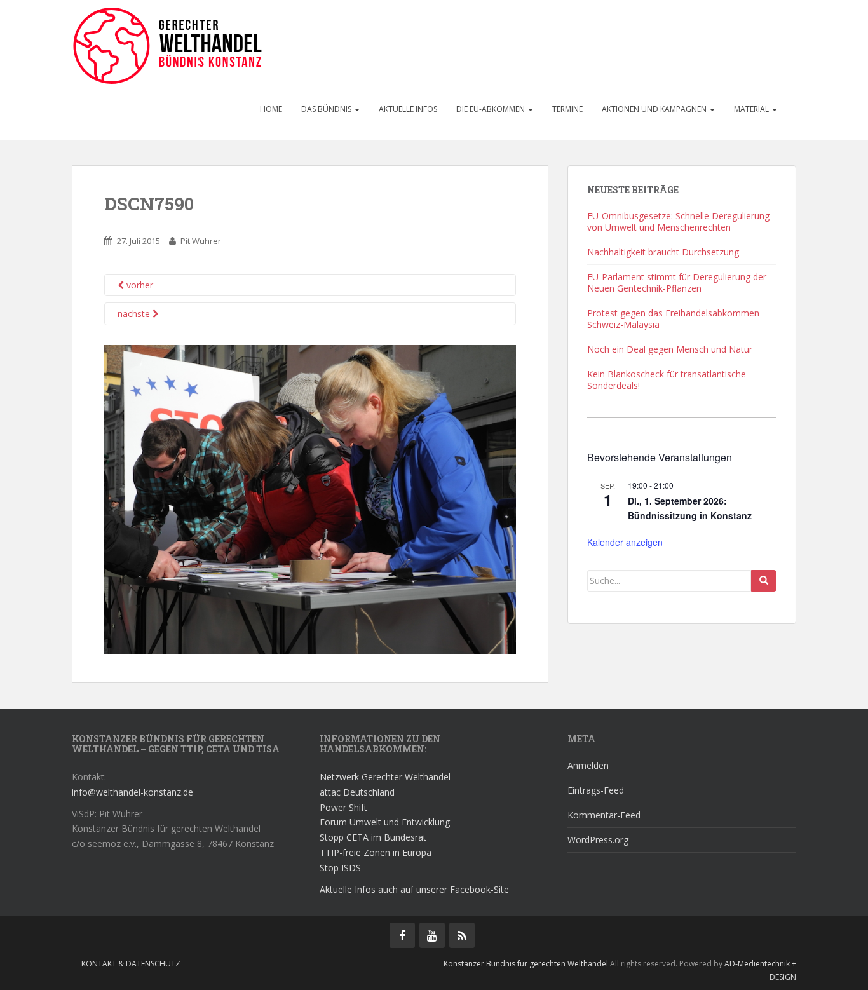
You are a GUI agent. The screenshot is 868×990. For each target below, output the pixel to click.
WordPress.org (597, 840)
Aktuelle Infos (408, 109)
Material (752, 109)
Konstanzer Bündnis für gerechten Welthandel (527, 963)
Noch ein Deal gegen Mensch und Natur (669, 349)
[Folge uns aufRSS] (462, 935)
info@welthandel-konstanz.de (132, 792)
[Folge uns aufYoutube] (432, 935)
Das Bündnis (327, 109)
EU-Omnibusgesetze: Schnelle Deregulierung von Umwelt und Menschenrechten (678, 221)
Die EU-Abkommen (491, 109)
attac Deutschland (357, 792)
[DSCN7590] (310, 498)
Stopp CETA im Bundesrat (373, 837)
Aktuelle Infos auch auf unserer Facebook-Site (414, 889)
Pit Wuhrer (200, 241)
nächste (135, 314)
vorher (138, 285)
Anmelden (588, 765)
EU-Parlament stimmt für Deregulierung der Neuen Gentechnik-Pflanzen (676, 282)
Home (271, 109)
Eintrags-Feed (595, 790)
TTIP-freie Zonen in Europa (375, 852)
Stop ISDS (340, 868)
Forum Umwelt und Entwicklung (385, 822)
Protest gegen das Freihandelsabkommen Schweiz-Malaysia (673, 318)
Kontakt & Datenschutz (130, 963)
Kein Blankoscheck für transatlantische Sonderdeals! (666, 379)
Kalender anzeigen (625, 542)
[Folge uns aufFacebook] (402, 935)
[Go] (763, 581)
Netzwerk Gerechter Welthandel (385, 777)
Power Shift (343, 807)
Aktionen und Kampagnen (655, 109)
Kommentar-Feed (604, 815)
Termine (567, 109)
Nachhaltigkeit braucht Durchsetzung (663, 252)
